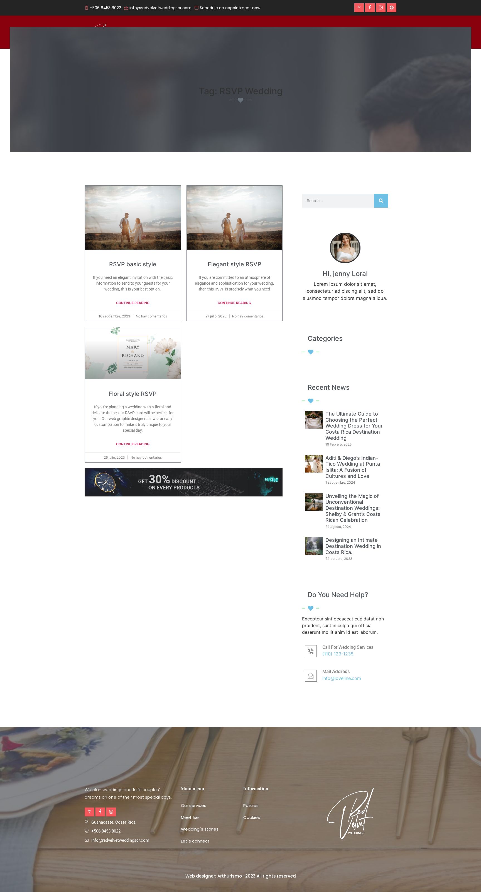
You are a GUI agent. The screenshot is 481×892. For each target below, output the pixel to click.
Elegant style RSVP (234, 264)
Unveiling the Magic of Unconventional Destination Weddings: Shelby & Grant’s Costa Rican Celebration (353, 508)
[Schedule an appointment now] (228, 8)
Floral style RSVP (132, 393)
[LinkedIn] (391, 7)
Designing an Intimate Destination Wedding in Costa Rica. (353, 546)
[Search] (381, 201)
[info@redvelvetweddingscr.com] (158, 8)
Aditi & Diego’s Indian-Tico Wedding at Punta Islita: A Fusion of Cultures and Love (352, 467)
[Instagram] (381, 7)
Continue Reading (132, 303)
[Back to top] (468, 879)
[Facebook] (370, 7)
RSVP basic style (132, 264)
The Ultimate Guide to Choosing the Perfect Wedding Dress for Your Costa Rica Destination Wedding (354, 426)
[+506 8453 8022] (103, 8)
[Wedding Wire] (359, 7)
